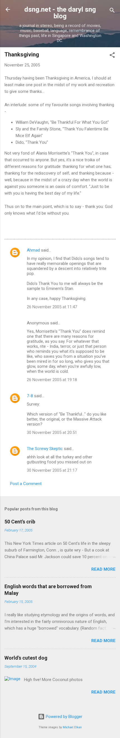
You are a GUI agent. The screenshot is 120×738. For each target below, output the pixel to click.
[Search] (112, 11)
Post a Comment (26, 483)
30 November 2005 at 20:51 (52, 432)
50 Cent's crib (19, 522)
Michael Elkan (72, 727)
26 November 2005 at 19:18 (52, 379)
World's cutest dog (25, 658)
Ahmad (33, 250)
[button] (112, 56)
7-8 (30, 395)
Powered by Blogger (63, 716)
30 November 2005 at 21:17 (52, 470)
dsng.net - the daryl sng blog (60, 13)
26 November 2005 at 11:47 (52, 306)
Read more (103, 569)
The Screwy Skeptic (45, 448)
